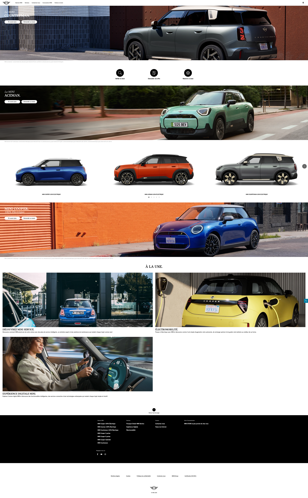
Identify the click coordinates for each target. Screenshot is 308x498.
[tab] (148, 197)
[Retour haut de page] (154, 409)
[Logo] (154, 488)
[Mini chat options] (306, 301)
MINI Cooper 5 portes (104, 436)
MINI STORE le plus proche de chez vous (196, 424)
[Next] (304, 166)
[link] (35, 3)
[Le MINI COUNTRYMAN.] (154, 33)
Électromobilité (130, 430)
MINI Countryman (103, 443)
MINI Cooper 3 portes (104, 433)
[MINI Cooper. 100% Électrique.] (154, 229)
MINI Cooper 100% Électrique (106, 424)
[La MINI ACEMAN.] (154, 113)
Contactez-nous (160, 424)
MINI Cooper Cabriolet (104, 440)
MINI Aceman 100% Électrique (107, 427)
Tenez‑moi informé (160, 427)
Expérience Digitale (132, 427)
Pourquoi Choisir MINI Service (135, 424)
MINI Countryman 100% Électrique (108, 430)
